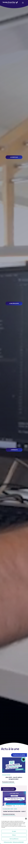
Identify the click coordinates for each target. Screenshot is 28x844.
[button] (26, 818)
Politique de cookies (8, 842)
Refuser (14, 835)
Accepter (14, 831)
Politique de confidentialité (18, 842)
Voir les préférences (14, 838)
